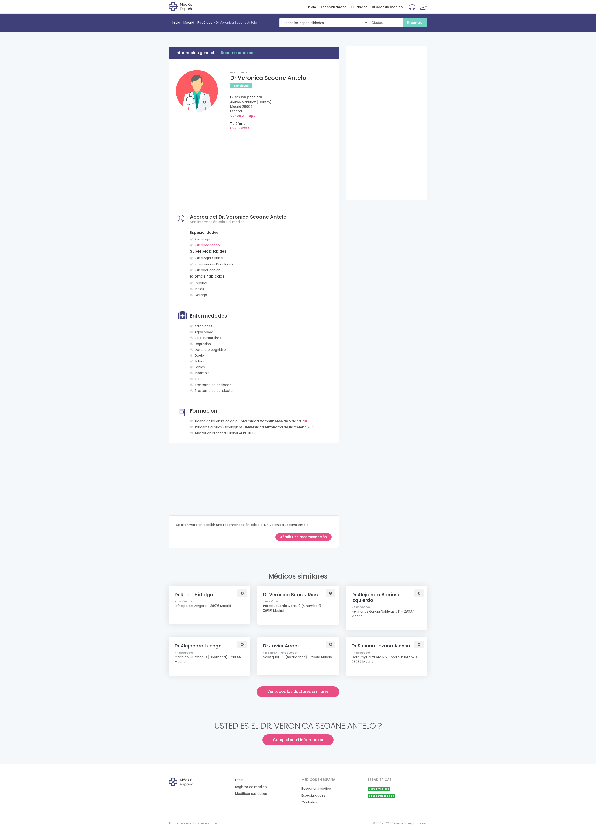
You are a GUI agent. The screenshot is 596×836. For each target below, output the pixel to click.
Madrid (188, 22)
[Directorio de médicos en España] (188, 6)
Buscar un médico (387, 7)
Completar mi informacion (298, 739)
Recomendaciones (239, 52)
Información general (195, 52)
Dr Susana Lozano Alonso (381, 646)
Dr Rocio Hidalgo (194, 594)
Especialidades (333, 7)
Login (239, 780)
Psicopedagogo (207, 245)
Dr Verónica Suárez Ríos (290, 594)
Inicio (311, 7)
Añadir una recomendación (303, 537)
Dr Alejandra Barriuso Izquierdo (376, 597)
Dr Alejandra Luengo (198, 646)
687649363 (239, 128)
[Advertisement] (254, 167)
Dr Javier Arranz (281, 646)
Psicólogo (205, 22)
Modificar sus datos (251, 794)
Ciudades (359, 7)
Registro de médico (251, 787)
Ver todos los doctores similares (298, 691)
